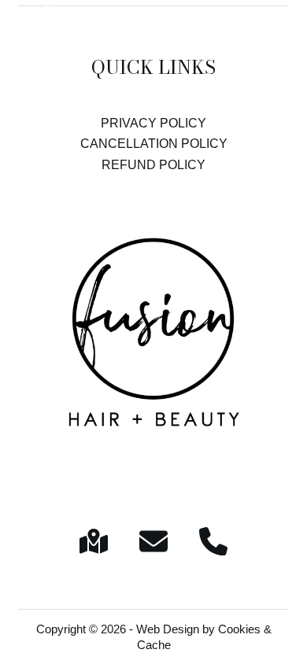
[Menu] (281, 30)
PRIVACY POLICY (153, 123)
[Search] (249, 30)
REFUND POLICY (153, 165)
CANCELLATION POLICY (153, 143)
